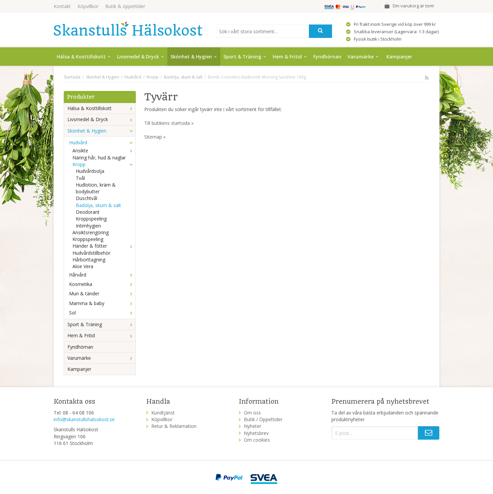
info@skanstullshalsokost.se (84, 419)
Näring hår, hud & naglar (99, 157)
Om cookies (257, 440)
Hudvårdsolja (90, 171)
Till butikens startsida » (169, 123)
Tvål (80, 178)
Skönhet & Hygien (191, 56)
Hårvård (77, 274)
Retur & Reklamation (174, 426)
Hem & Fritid (287, 56)
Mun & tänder (84, 293)
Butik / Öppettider (263, 419)
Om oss (252, 412)
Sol (72, 312)
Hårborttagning (88, 259)
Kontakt (62, 6)
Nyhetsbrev (256, 433)
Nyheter (252, 426)
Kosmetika (80, 284)
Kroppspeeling (91, 218)
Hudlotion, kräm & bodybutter (96, 188)
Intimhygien (88, 226)
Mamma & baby (86, 303)
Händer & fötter (89, 246)
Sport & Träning (242, 56)
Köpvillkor (88, 6)
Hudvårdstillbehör (91, 253)
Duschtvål (86, 198)
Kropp (79, 164)
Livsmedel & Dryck (138, 56)
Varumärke (360, 56)
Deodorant (88, 212)
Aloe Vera (82, 266)
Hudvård (78, 142)
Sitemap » (155, 137)
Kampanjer (399, 56)
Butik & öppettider (125, 6)
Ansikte (80, 150)
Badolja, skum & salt (98, 205)
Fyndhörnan (327, 56)
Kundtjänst (163, 412)
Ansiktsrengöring (90, 232)
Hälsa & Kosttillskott (81, 56)
